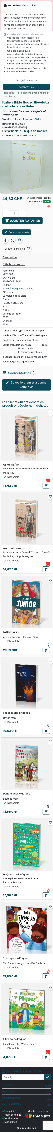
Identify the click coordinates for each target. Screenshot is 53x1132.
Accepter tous (26, 86)
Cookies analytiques (18, 50)
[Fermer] (48, 5)
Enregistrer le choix (26, 80)
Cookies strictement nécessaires (25, 34)
